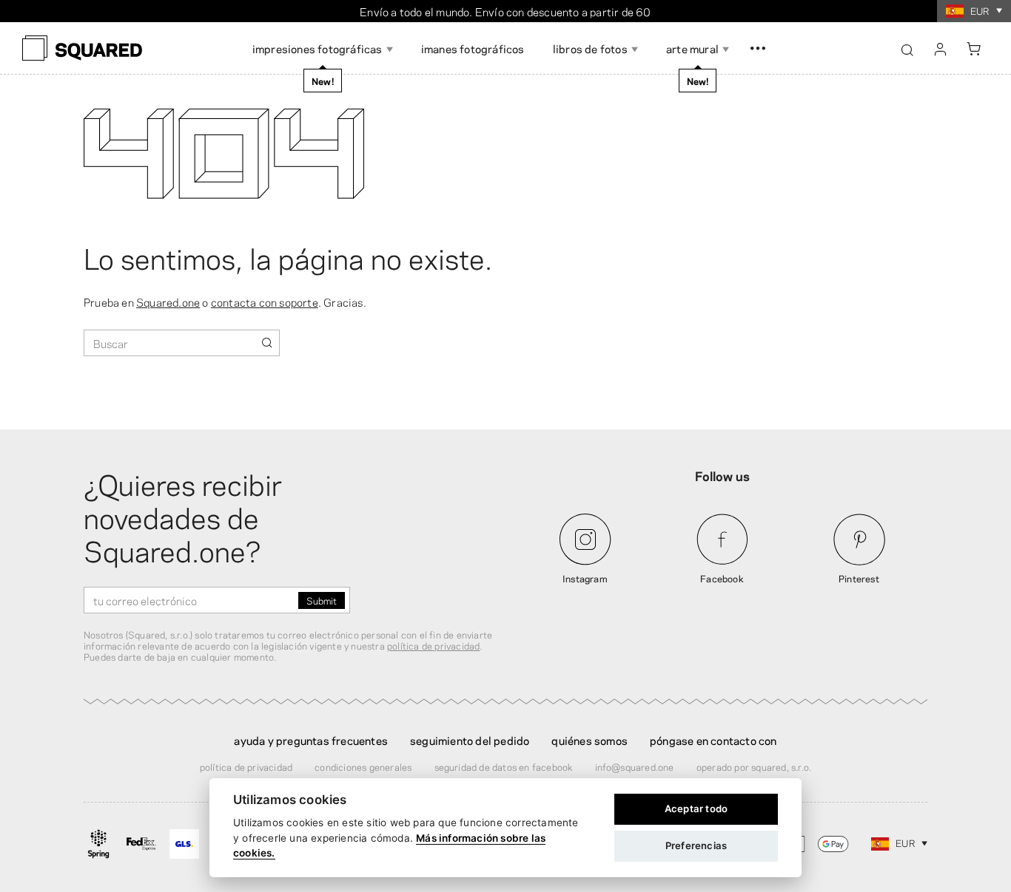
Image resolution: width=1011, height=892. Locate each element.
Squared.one (168, 301)
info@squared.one (634, 766)
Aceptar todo (696, 808)
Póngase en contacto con (713, 740)
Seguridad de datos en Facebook (503, 766)
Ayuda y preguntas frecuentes (311, 740)
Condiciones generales (363, 766)
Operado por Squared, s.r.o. (753, 766)
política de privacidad (433, 645)
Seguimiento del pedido (469, 740)
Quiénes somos (589, 740)
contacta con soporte (264, 301)
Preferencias (696, 845)
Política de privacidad (246, 766)
